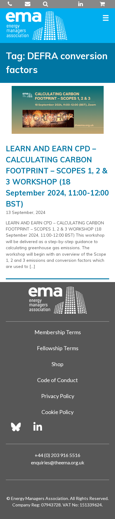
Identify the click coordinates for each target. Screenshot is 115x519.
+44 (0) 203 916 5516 (13, 4)
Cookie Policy (57, 412)
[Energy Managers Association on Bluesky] (16, 427)
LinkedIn (80, 4)
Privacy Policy (57, 396)
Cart (99, 4)
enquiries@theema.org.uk (27, 4)
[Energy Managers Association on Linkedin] (38, 427)
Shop (57, 364)
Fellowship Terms (58, 348)
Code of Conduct (57, 380)
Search (45, 4)
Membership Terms (57, 332)
